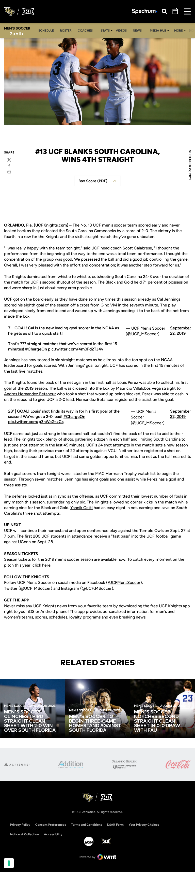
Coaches (85, 30)
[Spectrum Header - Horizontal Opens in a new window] (144, 11)
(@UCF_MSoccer (35, 588)
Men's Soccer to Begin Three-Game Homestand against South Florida (95, 723)
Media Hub (158, 30)
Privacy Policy (20, 824)
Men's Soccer (15, 706)
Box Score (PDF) (99, 182)
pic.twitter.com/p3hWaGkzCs (35, 421)
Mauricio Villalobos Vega (138, 388)
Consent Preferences (50, 824)
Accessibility (53, 834)
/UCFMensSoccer (124, 582)
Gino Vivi (109, 305)
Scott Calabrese (137, 248)
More (178, 30)
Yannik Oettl (81, 507)
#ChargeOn (36, 349)
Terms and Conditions (86, 824)
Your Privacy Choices (144, 824)
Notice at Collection (24, 834)
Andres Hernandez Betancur (30, 393)
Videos (121, 30)
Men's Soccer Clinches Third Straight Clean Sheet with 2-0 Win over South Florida (30, 721)
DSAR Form (115, 824)
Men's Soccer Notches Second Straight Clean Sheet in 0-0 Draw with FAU (157, 721)
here (46, 565)
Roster (66, 30)
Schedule (46, 30)
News (137, 30)
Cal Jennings (168, 299)
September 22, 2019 (180, 331)
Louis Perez (127, 382)
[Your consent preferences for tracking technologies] (9, 863)
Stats (105, 30)
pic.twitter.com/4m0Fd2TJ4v (75, 349)
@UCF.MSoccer (97, 588)
